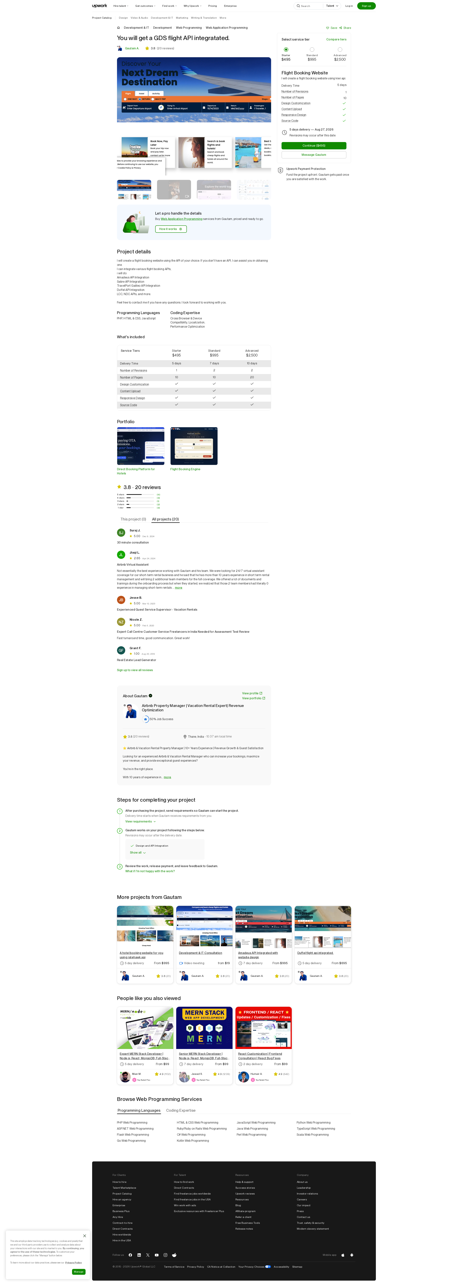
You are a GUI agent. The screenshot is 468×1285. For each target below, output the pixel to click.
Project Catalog (102, 17)
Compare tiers (336, 39)
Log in (349, 5)
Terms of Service (174, 1266)
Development (162, 27)
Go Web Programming (131, 1140)
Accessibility (281, 1266)
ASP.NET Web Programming (135, 1128)
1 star (120, 507)
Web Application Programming (182, 219)
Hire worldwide (122, 1234)
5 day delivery (134, 963)
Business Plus (121, 1211)
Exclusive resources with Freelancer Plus (199, 1211)
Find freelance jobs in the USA (192, 1199)
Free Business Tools (247, 1222)
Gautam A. (132, 48)
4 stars (120, 498)
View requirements (138, 821)
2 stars (120, 504)
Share (347, 28)
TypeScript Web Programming (316, 1128)
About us (302, 1181)
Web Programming (189, 27)
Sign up (366, 5)
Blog (238, 1205)
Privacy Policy (195, 1266)
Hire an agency (122, 1199)
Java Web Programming (252, 1128)
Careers (302, 1199)
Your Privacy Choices (254, 1266)
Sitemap (297, 1266)
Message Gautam (314, 154)
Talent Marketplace (124, 1187)
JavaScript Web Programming (256, 1122)
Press (300, 1211)
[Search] (298, 5)
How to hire (119, 1181)
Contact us (303, 1217)
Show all (135, 852)
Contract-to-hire (123, 1222)
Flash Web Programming (133, 1134)
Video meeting (194, 963)
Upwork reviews (245, 1193)
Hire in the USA (122, 1240)
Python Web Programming (314, 1122)
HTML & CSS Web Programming (197, 1122)
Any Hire (118, 1217)
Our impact (304, 1205)
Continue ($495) (314, 145)
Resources (242, 1199)
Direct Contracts (123, 1228)
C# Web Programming (191, 1134)
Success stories (245, 1187)
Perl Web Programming (252, 1134)
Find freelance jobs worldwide (192, 1193)
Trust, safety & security (310, 1222)
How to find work (184, 1181)
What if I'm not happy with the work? (150, 871)
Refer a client (243, 1217)
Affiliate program (245, 1211)
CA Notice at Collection (221, 1266)
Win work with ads (185, 1205)
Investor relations (307, 1193)
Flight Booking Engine (185, 469)
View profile (250, 693)
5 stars (120, 494)
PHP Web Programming (132, 1122)
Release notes (244, 1228)
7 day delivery (253, 963)
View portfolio (252, 698)
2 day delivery (253, 1064)
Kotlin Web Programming (193, 1140)
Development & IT (136, 27)
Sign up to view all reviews (135, 670)
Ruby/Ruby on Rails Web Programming (202, 1128)
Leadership (304, 1187)
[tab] (134, 519)
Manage (79, 1271)
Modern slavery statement (313, 1228)
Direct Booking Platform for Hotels (136, 471)
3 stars (120, 501)
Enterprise (119, 1205)
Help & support (244, 1181)
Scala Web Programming (313, 1134)
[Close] (84, 1236)
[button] (137, 371)
